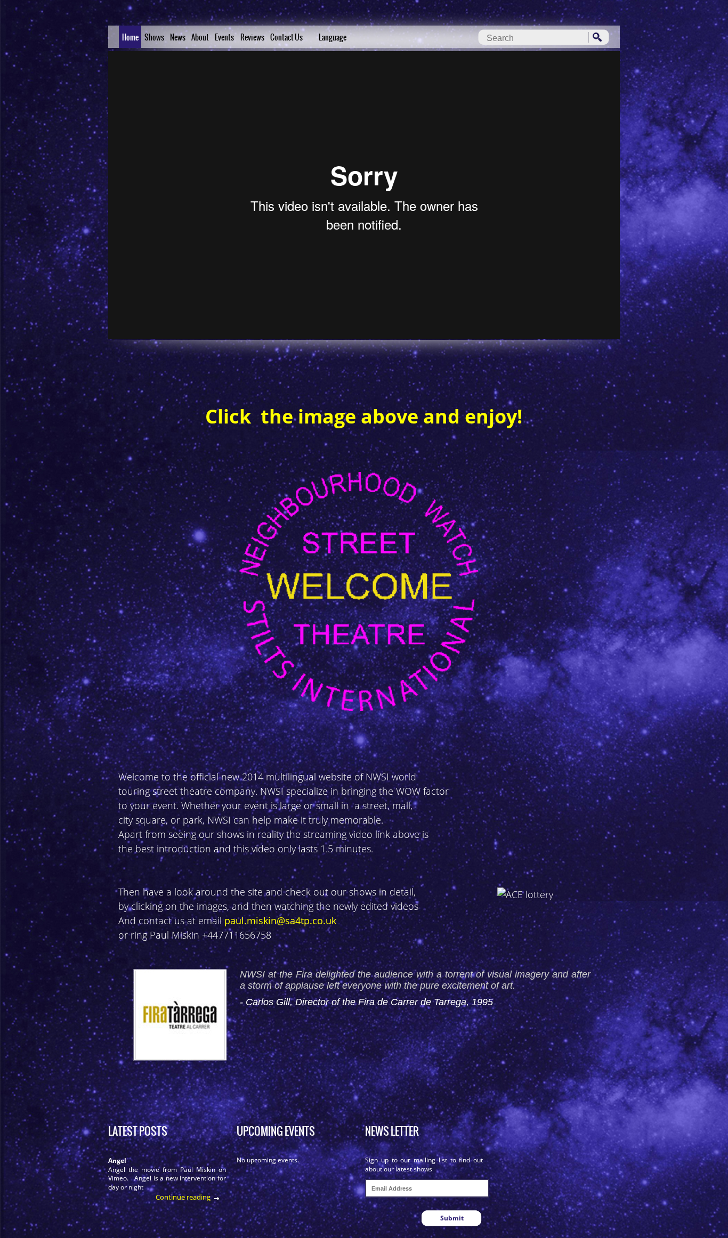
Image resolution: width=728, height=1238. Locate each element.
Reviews (252, 37)
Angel (117, 1160)
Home (130, 37)
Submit (452, 1218)
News (177, 37)
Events (224, 37)
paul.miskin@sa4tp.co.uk (280, 920)
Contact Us (286, 37)
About (200, 37)
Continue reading (183, 1197)
